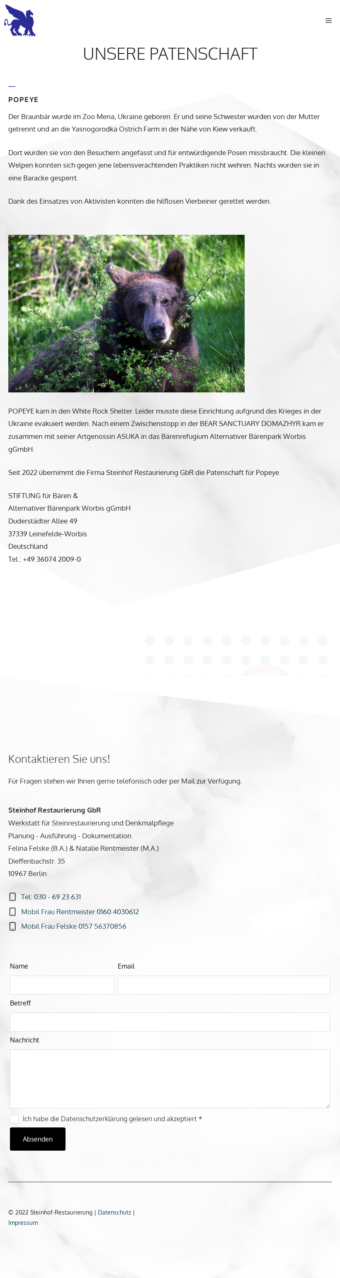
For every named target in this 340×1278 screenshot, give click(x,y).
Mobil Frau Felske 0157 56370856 (73, 926)
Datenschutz (115, 1212)
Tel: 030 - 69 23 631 (51, 896)
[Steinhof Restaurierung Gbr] (21, 20)
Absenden (38, 1139)
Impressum (23, 1222)
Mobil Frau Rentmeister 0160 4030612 (80, 911)
